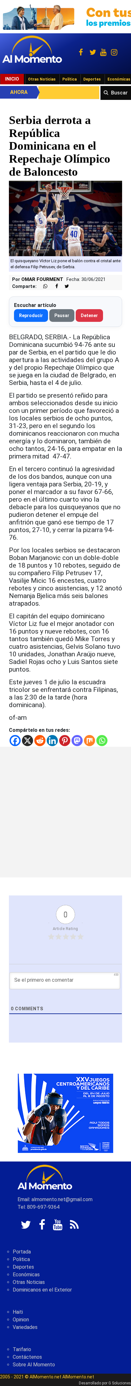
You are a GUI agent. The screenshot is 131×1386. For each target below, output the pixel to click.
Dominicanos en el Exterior (42, 1290)
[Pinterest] (64, 740)
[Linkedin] (52, 740)
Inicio (12, 79)
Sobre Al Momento (34, 1365)
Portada (22, 1252)
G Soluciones (119, 1383)
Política (69, 79)
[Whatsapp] (101, 740)
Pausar (61, 315)
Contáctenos (27, 1357)
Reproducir (31, 315)
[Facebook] (15, 740)
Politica (21, 1259)
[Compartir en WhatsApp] (42, 286)
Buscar (119, 93)
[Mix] (89, 740)
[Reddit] (39, 740)
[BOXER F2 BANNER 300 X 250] (65, 1113)
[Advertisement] (65, 812)
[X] (27, 740)
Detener (89, 315)
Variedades (25, 1327)
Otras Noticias (42, 79)
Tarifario (22, 1349)
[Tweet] (64, 286)
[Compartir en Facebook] (53, 286)
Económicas (26, 1275)
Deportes (92, 79)
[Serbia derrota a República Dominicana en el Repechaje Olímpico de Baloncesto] (65, 218)
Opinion (21, 1320)
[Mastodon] (77, 740)
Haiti (18, 1312)
